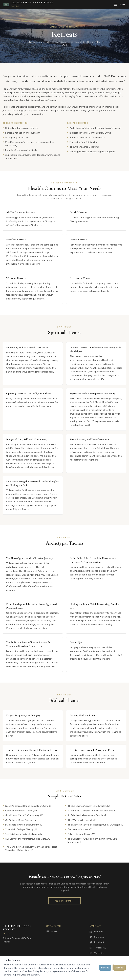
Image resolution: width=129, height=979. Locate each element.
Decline (105, 967)
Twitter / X (100, 947)
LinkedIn (98, 931)
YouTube (99, 953)
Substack (99, 936)
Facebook (99, 942)
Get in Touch (64, 901)
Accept (119, 967)
